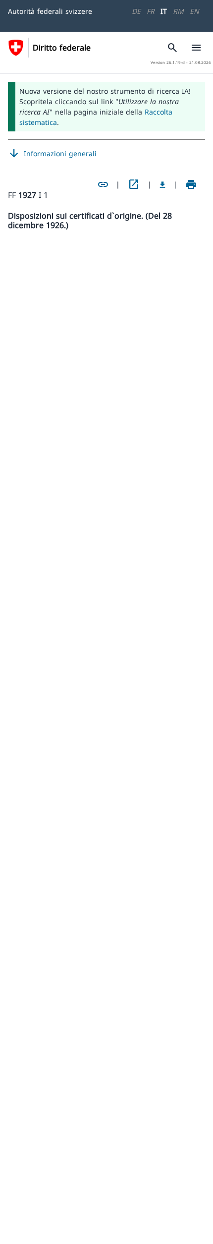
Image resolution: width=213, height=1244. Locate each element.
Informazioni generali (52, 154)
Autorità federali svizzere (50, 11)
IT (163, 11)
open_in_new (134, 184)
